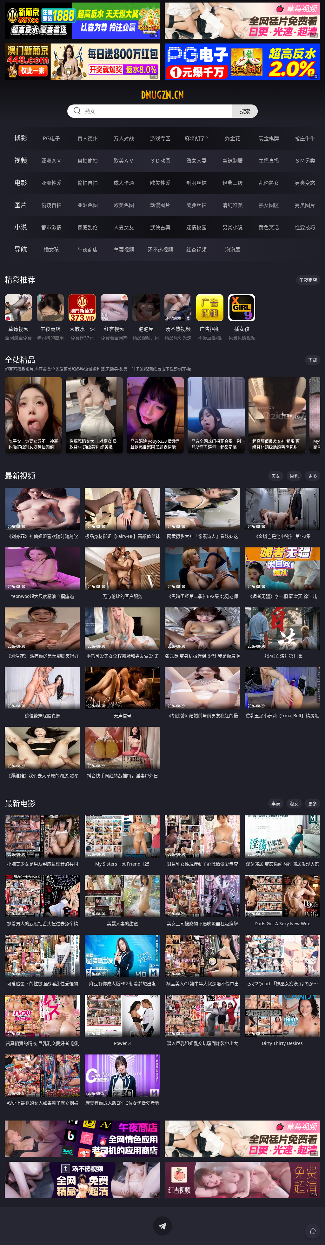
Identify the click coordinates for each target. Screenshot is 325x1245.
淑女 (294, 803)
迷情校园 (196, 227)
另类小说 (232, 227)
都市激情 (51, 227)
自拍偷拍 (87, 160)
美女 (275, 476)
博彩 (20, 138)
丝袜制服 (232, 160)
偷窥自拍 (51, 205)
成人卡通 (124, 182)
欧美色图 (124, 205)
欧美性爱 (160, 182)
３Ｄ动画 (160, 160)
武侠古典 (160, 227)
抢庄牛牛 (305, 138)
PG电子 (51, 138)
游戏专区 (160, 138)
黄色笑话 (269, 227)
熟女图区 (269, 205)
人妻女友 (124, 227)
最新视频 (20, 475)
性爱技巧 (305, 227)
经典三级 (232, 182)
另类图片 (305, 205)
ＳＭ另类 (305, 160)
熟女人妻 (196, 160)
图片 (20, 205)
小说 (20, 227)
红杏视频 (196, 249)
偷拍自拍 (87, 182)
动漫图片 (160, 205)
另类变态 (305, 182)
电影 (20, 182)
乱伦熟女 (269, 182)
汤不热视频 (160, 249)
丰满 (275, 803)
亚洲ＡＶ (51, 160)
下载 (312, 360)
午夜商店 (87, 249)
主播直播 (269, 160)
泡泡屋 (232, 249)
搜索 (245, 111)
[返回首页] (312, 1231)
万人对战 (124, 138)
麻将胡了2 (196, 138)
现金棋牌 (269, 138)
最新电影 (20, 803)
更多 (312, 476)
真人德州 (87, 138)
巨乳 (294, 476)
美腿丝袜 (196, 205)
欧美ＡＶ (124, 160)
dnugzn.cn (162, 95)
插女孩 (51, 249)
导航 (20, 249)
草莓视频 (124, 249)
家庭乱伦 (87, 227)
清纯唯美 (232, 205)
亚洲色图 (87, 205)
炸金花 (232, 138)
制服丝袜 (196, 182)
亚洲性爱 (51, 182)
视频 (20, 160)
